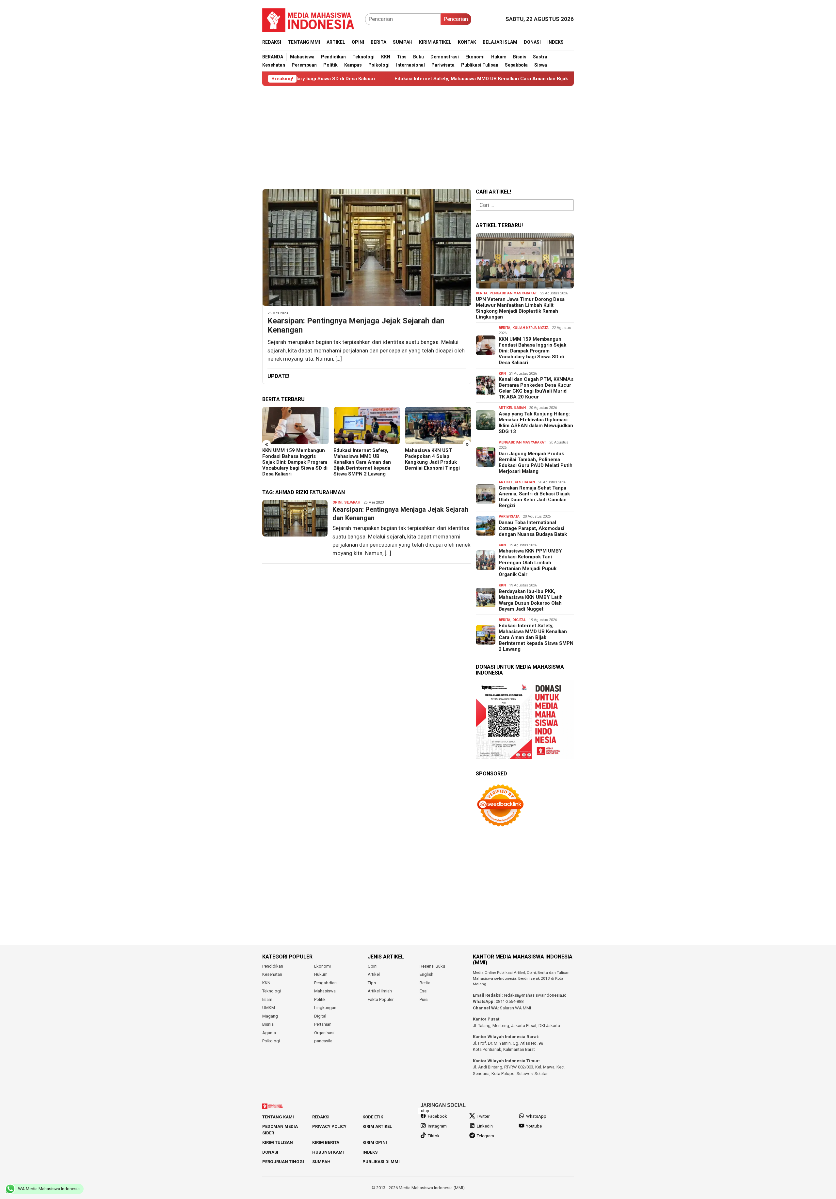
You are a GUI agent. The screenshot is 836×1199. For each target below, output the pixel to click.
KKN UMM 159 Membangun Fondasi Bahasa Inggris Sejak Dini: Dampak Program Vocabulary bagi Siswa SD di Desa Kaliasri (295, 462)
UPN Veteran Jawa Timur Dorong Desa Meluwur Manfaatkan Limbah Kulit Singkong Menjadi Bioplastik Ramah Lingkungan (520, 308)
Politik (320, 999)
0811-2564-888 (509, 1001)
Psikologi (271, 1040)
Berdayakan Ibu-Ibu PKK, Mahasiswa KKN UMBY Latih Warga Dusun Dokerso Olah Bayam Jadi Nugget (531, 600)
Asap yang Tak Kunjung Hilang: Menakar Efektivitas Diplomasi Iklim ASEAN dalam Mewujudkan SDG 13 (536, 422)
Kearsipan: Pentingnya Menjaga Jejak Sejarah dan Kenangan (355, 325)
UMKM (268, 1007)
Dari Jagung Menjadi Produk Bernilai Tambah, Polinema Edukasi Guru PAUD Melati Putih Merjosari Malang (535, 462)
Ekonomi (322, 966)
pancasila (323, 1040)
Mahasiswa (325, 991)
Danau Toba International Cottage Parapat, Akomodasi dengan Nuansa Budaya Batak (533, 528)
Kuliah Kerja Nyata (530, 328)
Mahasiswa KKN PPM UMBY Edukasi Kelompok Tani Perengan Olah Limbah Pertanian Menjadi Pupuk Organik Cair (530, 562)
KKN (502, 373)
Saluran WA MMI (515, 1007)
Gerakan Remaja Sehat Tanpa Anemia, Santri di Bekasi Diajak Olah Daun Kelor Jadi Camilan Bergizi (534, 496)
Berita (482, 293)
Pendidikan (272, 966)
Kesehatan (525, 482)
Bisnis (268, 1024)
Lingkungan (325, 1007)
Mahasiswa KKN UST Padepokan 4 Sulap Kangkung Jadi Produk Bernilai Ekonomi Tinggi (432, 459)
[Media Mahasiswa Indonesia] (311, 18)
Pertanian (322, 1024)
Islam (267, 999)
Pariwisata (509, 516)
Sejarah (352, 502)
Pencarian (456, 19)
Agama (269, 1032)
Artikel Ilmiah (512, 408)
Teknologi (271, 991)
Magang (270, 1016)
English (426, 974)
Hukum (321, 974)
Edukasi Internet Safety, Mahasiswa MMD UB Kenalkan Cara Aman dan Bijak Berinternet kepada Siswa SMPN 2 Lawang (462, 79)
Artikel (506, 482)
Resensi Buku (432, 966)
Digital (519, 620)
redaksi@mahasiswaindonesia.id (535, 995)
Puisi (424, 999)
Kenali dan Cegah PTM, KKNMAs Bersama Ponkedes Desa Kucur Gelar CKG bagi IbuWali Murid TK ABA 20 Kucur (536, 388)
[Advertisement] (418, 137)
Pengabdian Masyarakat (513, 293)
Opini (337, 502)
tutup (424, 1111)
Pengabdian (325, 982)
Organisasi (324, 1032)
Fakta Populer (381, 999)
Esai (423, 991)
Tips (372, 982)
